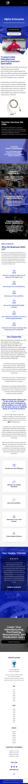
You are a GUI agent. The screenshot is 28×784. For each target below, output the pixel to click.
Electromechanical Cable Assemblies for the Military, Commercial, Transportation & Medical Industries (14, 203)
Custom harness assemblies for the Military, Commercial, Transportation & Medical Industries (14, 178)
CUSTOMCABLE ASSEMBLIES (14, 148)
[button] (11, 617)
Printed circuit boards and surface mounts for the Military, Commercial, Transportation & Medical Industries (14, 228)
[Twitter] (16, 766)
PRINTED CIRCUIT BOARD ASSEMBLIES (14, 222)
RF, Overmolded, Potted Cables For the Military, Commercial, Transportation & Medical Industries (14, 153)
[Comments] (14, 774)
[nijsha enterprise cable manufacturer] (8, 3)
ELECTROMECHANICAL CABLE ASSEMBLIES (14, 197)
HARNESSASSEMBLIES (14, 172)
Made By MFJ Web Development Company (14, 782)
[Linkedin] (14, 766)
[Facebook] (11, 766)
